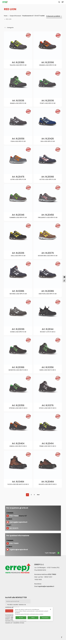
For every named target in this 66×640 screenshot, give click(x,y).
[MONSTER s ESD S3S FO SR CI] (18, 350)
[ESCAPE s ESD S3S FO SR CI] (47, 465)
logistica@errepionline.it (19, 550)
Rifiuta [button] (33, 617)
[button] (63, 2)
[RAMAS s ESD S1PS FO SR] (18, 84)
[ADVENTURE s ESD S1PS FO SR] (47, 236)
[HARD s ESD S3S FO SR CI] (47, 350)
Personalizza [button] (45, 617)
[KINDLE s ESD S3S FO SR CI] (18, 427)
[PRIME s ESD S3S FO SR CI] (47, 427)
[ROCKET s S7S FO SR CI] (47, 312)
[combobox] (54, 16)
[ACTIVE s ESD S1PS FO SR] (47, 160)
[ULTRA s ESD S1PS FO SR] (18, 160)
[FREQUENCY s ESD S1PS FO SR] (47, 198)
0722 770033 (52, 574)
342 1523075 (13, 528)
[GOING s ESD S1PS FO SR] (18, 312)
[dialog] (33, 614)
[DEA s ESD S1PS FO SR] (47, 122)
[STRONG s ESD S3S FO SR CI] (18, 388)
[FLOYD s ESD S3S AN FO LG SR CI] (18, 465)
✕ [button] (50, 609)
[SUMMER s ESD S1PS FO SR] (18, 198)
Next (38, 494)
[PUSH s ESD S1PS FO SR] (18, 122)
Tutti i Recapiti (50, 553)
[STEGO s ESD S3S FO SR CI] (47, 388)
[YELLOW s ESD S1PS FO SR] (18, 45)
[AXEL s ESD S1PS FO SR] (18, 236)
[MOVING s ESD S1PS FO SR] (18, 274)
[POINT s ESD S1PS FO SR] (47, 84)
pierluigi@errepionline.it (18, 522)
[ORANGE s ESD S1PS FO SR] (47, 45)
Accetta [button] (21, 617)
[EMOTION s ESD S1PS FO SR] (47, 274)
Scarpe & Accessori (15, 16)
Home (5, 16)
